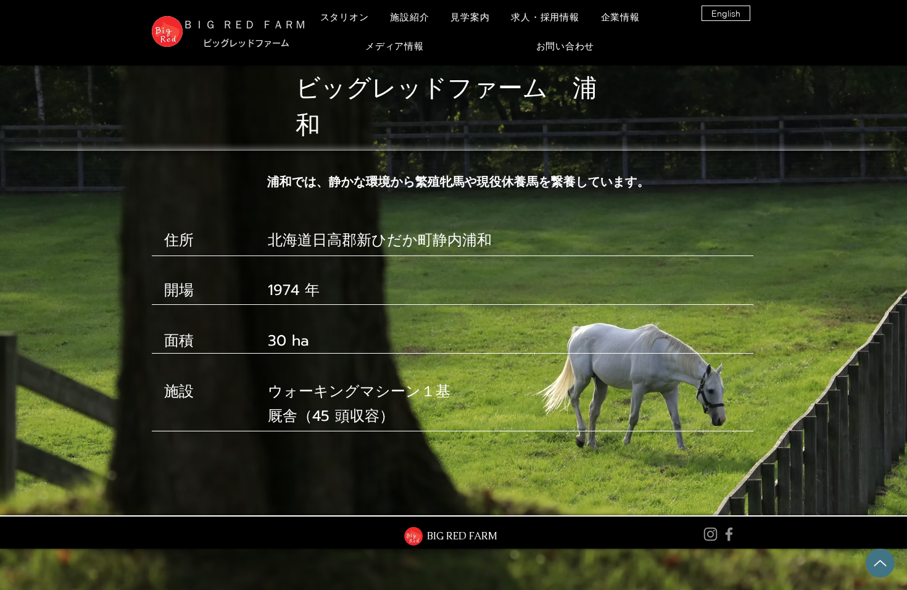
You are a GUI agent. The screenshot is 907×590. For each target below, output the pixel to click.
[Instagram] (710, 534)
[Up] (880, 563)
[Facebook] (729, 534)
